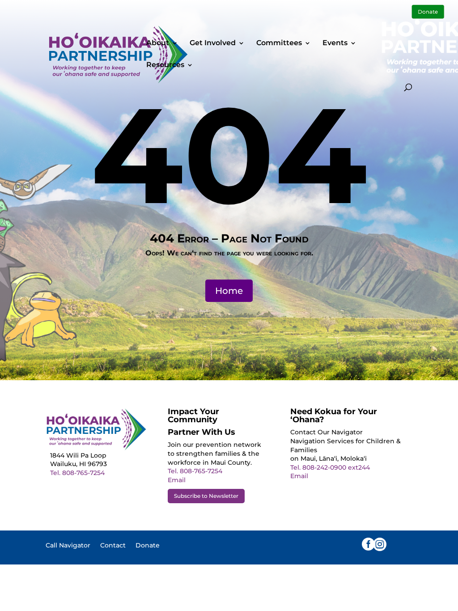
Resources (165, 65)
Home (229, 290)
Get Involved (213, 43)
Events (335, 43)
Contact (113, 545)
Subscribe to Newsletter (206, 495)
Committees (279, 43)
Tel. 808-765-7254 (77, 473)
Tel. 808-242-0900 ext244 (330, 467)
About (157, 43)
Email (177, 480)
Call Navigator (68, 545)
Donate (148, 545)
